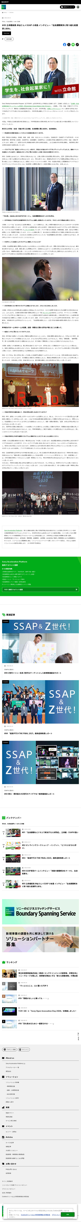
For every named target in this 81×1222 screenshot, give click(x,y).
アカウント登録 (11, 1049)
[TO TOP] (78, 1036)
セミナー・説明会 (11, 1131)
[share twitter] (68, 44)
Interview (6, 33)
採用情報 (8, 1173)
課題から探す (10, 1102)
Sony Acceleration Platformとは (15, 1063)
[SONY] (5, 2)
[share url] (77, 44)
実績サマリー (10, 1113)
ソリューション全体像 (12, 1082)
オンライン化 (47, 312)
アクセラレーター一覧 (12, 1067)
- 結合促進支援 (10, 1094)
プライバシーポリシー (8, 1189)
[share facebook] (64, 44)
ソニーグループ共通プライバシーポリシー (14, 1185)
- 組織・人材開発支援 (12, 1090)
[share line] (73, 44)
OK (68, 1214)
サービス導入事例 (11, 1120)
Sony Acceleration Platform (12, 530)
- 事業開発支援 (10, 1086)
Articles (11, 12)
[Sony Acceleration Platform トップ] (3, 7)
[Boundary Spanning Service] (40, 912)
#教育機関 (9, 39)
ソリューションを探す (12, 1098)
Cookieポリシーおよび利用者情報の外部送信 (15, 1196)
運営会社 (8, 1071)
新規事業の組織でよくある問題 (15, 1158)
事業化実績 (9, 1117)
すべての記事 (10, 1142)
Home (5, 12)
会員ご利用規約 (6, 1193)
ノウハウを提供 (29, 230)
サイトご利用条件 (7, 1181)
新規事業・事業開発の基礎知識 (15, 1154)
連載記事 (8, 1146)
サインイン (25, 1049)
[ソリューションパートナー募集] (40, 939)
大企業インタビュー (12, 1150)
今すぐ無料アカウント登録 (13, 589)
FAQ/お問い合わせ (11, 1169)
